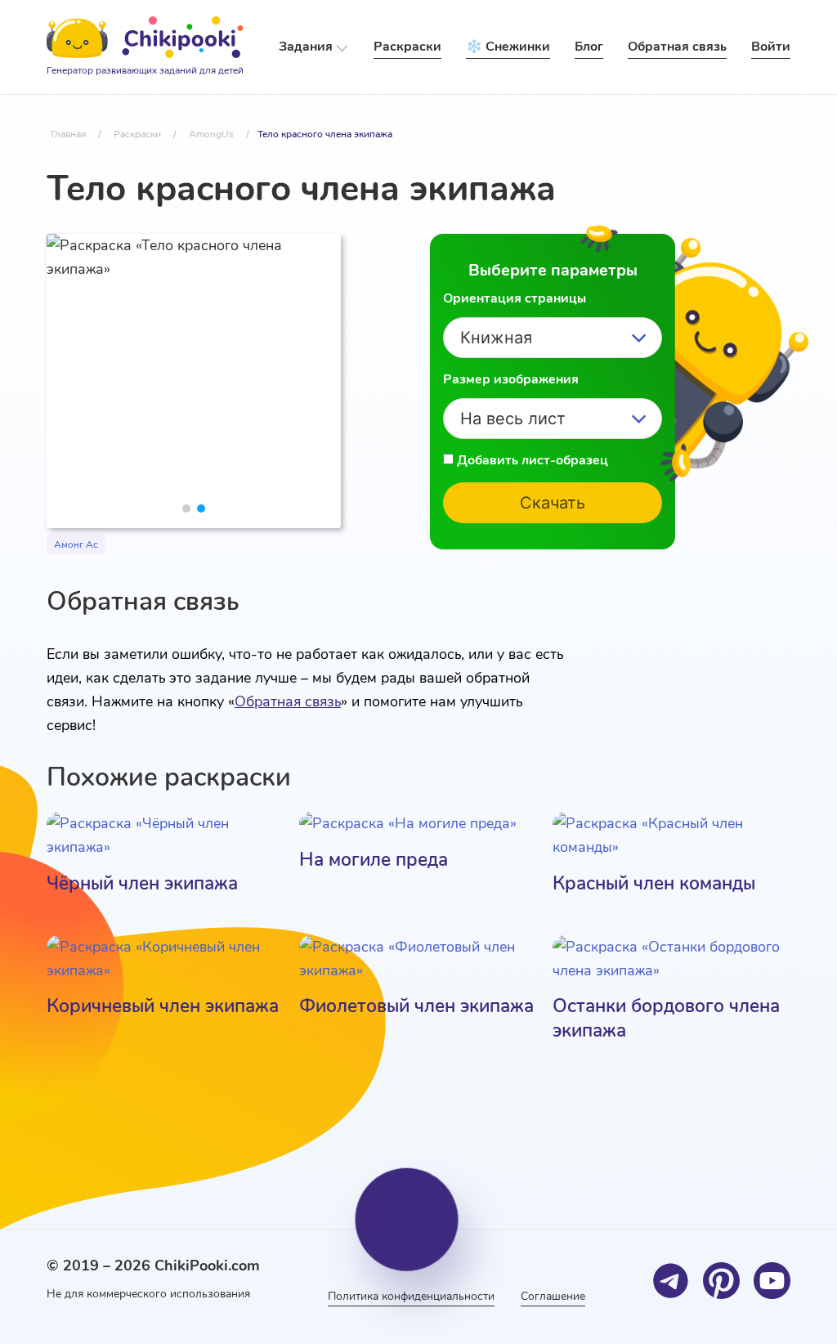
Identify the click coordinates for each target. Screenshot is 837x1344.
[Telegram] (670, 1280)
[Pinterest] (721, 1280)
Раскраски (407, 47)
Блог (589, 47)
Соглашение (553, 1296)
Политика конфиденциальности (411, 1296)
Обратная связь (288, 701)
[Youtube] (772, 1280)
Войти (770, 47)
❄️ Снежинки (508, 47)
